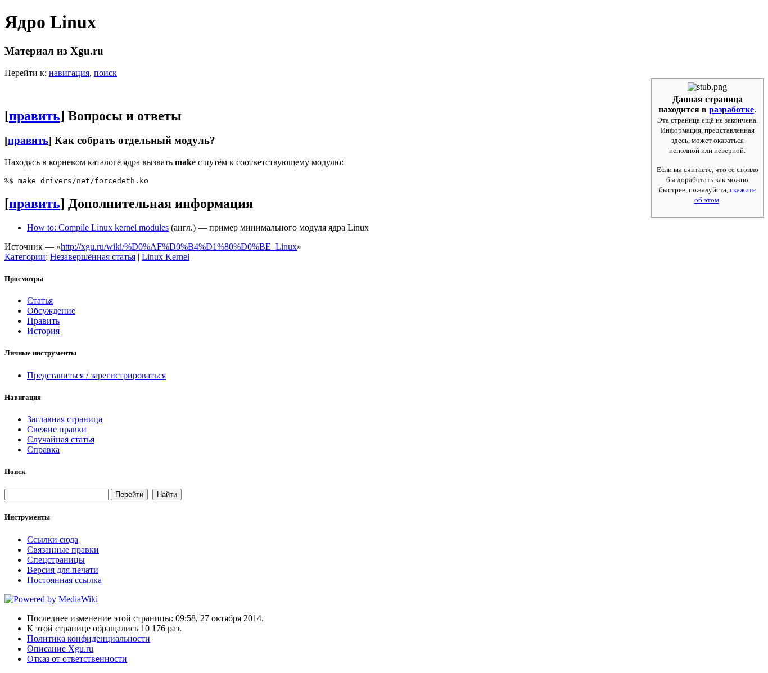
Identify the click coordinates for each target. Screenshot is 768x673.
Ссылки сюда (52, 539)
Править (43, 321)
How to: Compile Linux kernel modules (98, 227)
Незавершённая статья (92, 256)
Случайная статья (60, 439)
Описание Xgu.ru (60, 648)
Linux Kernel (165, 256)
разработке (731, 109)
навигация (69, 73)
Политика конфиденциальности (88, 638)
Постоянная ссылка (64, 580)
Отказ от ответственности (77, 658)
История (43, 331)
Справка (43, 449)
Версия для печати (62, 570)
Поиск (14, 471)
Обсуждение (51, 310)
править (34, 116)
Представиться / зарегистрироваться (96, 375)
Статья (40, 300)
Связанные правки (63, 549)
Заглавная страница (64, 419)
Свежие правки (57, 429)
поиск (105, 73)
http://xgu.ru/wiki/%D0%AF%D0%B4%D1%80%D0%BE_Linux (179, 246)
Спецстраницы (56, 559)
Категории (25, 256)
